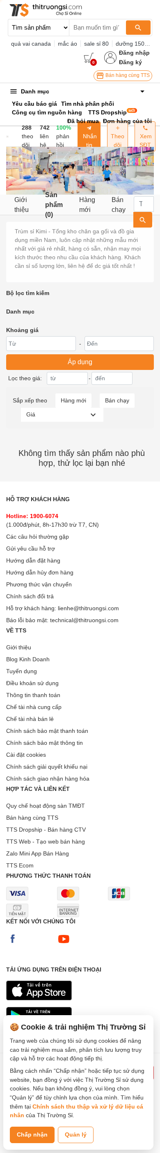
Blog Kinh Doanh (28, 659)
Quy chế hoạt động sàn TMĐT (45, 805)
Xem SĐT (145, 140)
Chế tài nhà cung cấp (34, 707)
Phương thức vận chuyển (39, 584)
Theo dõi (117, 140)
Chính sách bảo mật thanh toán (47, 731)
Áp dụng (80, 361)
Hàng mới (87, 204)
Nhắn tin (89, 140)
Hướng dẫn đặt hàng (33, 560)
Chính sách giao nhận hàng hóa (47, 778)
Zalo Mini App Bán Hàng (37, 853)
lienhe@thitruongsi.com (88, 608)
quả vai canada (31, 43)
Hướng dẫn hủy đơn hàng (39, 572)
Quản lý (76, 1134)
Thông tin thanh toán (33, 695)
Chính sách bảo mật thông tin (44, 742)
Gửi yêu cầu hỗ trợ (30, 548)
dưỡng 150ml (133, 43)
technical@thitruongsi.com (84, 620)
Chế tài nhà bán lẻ (30, 719)
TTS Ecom (20, 865)
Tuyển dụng (21, 671)
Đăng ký (130, 62)
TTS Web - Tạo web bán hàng (45, 841)
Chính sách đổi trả (30, 596)
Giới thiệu (21, 204)
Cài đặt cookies (26, 754)
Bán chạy (119, 204)
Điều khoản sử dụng (32, 683)
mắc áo (67, 43)
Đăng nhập (134, 52)
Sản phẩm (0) (54, 205)
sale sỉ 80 (96, 43)
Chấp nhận (32, 1134)
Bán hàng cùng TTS (127, 75)
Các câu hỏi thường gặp (37, 536)
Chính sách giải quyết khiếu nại (46, 766)
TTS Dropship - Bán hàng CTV (46, 829)
